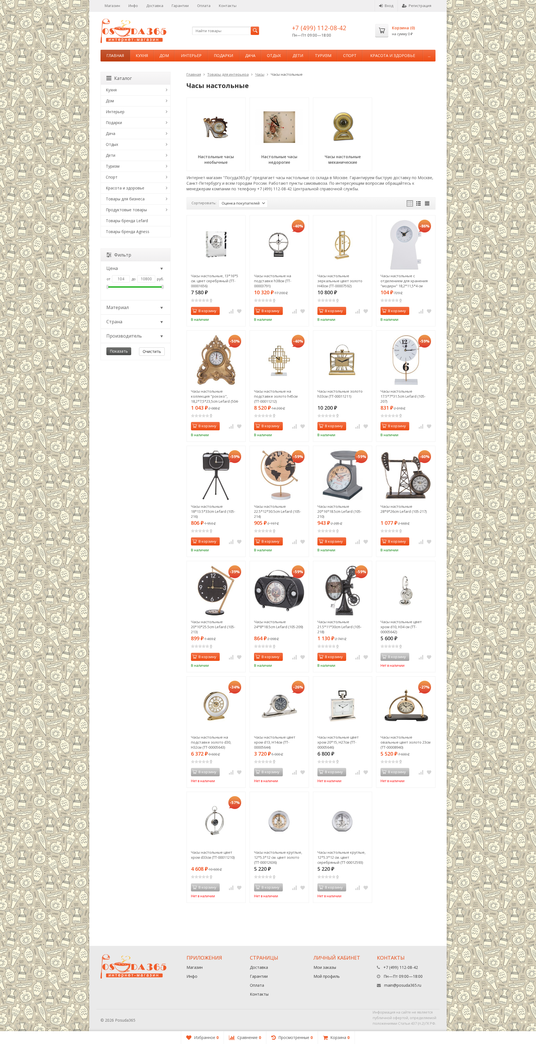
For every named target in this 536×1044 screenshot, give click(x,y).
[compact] (427, 203)
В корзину (207, 310)
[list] (418, 203)
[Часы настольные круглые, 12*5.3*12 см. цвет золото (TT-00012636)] (279, 821)
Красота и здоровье (392, 55)
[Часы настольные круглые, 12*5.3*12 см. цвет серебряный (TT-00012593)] (342, 821)
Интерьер (191, 55)
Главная (115, 55)
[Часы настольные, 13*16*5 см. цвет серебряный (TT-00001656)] (216, 245)
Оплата (203, 5)
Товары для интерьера (228, 74)
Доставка (154, 5)
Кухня (142, 55)
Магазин (112, 5)
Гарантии (180, 5)
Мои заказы (325, 967)
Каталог (123, 78)
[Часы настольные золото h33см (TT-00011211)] (342, 360)
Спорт (349, 55)
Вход (389, 5)
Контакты (227, 5)
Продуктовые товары (126, 209)
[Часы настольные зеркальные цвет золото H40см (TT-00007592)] (342, 245)
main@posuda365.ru (402, 985)
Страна (114, 321)
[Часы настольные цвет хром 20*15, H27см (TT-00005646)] (342, 706)
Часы (259, 74)
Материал (117, 307)
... (429, 55)
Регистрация (420, 5)
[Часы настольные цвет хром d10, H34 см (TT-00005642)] (406, 590)
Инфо (133, 5)
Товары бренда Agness (127, 231)
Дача (250, 55)
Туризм (323, 55)
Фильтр (122, 255)
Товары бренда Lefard (127, 220)
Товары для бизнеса (125, 198)
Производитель (124, 336)
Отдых (274, 55)
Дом (164, 55)
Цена (112, 268)
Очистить (152, 351)
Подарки (223, 55)
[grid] (409, 203)
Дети (298, 55)
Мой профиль (327, 976)
